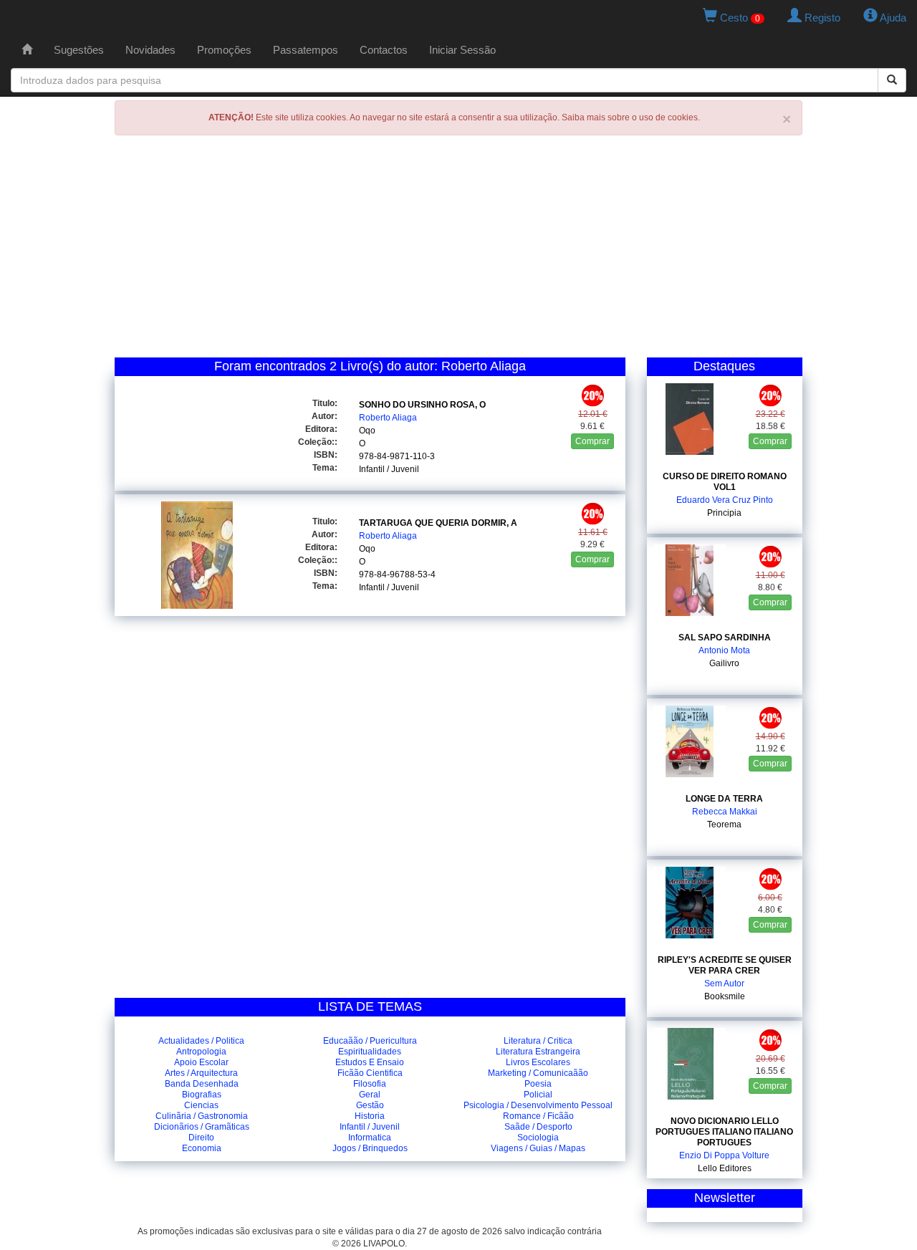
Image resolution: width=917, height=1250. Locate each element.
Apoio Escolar (201, 1062)
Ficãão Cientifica (370, 1073)
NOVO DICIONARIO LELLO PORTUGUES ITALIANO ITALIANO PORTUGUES (724, 1132)
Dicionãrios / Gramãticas (201, 1127)
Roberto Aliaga (388, 418)
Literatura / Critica (538, 1041)
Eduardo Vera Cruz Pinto (724, 500)
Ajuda (892, 17)
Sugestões (79, 50)
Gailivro (724, 663)
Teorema (724, 824)
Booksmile (724, 996)
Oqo (367, 431)
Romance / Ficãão (538, 1116)
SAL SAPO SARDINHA (724, 638)
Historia (370, 1116)
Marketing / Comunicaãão (538, 1073)
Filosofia (369, 1084)
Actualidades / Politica (201, 1041)
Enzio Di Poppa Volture (724, 1155)
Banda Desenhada (202, 1084)
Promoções (224, 50)
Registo (821, 17)
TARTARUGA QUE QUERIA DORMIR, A (438, 523)
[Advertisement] (458, 250)
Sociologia (538, 1138)
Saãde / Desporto (538, 1127)
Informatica (369, 1138)
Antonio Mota (724, 650)
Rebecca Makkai (724, 812)
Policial (538, 1095)
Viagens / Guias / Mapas (538, 1148)
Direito (201, 1138)
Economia (201, 1148)
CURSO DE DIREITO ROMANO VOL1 (725, 481)
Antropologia (201, 1052)
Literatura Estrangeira (538, 1052)
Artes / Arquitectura (201, 1073)
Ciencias (201, 1105)
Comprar (592, 441)
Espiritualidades (369, 1052)
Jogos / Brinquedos (370, 1148)
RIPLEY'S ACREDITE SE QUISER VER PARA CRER (725, 965)
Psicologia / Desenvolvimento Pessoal (538, 1105)
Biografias (201, 1095)
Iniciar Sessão (462, 50)
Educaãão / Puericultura (370, 1041)
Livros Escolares (538, 1062)
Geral (369, 1095)
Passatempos (305, 50)
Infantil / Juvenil (389, 469)
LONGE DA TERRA (724, 799)
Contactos (384, 50)
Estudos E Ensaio (369, 1062)
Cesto (738, 17)
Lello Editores (725, 1168)
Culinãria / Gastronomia (201, 1116)
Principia (724, 513)
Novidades (150, 50)
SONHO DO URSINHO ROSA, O (422, 405)
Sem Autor (724, 984)
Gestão (370, 1105)
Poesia (538, 1084)
